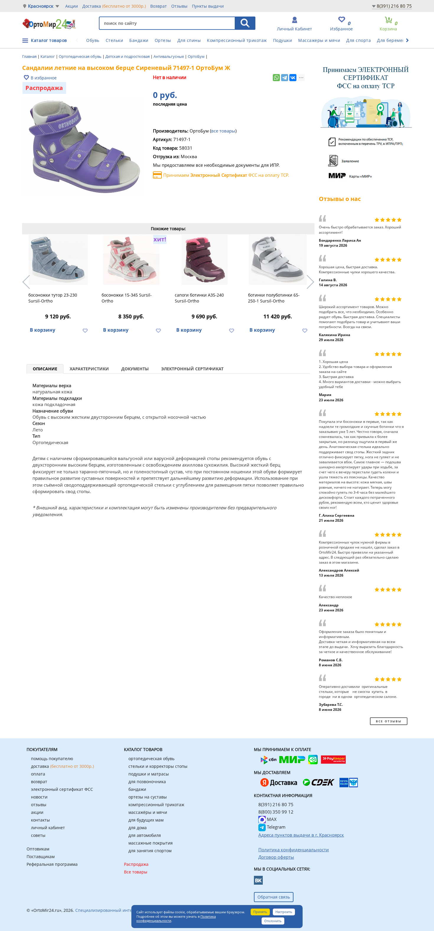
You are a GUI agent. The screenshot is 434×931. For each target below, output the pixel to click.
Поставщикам (41, 856)
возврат (39, 781)
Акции (71, 6)
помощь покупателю (52, 758)
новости (39, 797)
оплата (38, 774)
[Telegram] (284, 77)
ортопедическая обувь (151, 758)
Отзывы (179, 6)
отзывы (38, 804)
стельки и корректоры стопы (157, 766)
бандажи (137, 789)
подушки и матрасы (148, 774)
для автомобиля (144, 835)
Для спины (189, 40)
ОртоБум (196, 56)
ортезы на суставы (147, 797)
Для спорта (358, 40)
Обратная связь (273, 897)
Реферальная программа (52, 864)
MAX (271, 819)
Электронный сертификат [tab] (192, 369)
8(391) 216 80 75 (394, 6)
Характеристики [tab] (89, 369)
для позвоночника (147, 781)
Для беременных (395, 40)
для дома (137, 827)
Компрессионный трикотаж (237, 40)
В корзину (42, 330)
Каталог (48, 56)
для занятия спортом (150, 850)
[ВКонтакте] (292, 77)
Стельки (114, 40)
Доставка (114, 6)
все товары (223, 131)
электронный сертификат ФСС (62, 789)
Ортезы (163, 40)
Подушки (282, 40)
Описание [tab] (45, 369)
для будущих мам (146, 820)
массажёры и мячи (147, 812)
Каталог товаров (49, 40)
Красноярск (40, 6)
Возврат (158, 6)
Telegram (275, 827)
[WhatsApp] (276, 77)
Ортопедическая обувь (80, 56)
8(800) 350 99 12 (275, 812)
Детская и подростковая (128, 56)
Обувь (92, 40)
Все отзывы (389, 721)
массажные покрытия (150, 843)
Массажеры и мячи (319, 40)
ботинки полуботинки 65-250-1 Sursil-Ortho (274, 298)
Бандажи (139, 40)
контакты (40, 820)
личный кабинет (48, 827)
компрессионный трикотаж (156, 804)
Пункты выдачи (208, 6)
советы (38, 835)
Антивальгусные (169, 56)
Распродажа (136, 864)
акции (37, 812)
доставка (62, 766)
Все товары (135, 872)
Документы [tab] (135, 369)
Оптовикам (38, 849)
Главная (29, 56)
